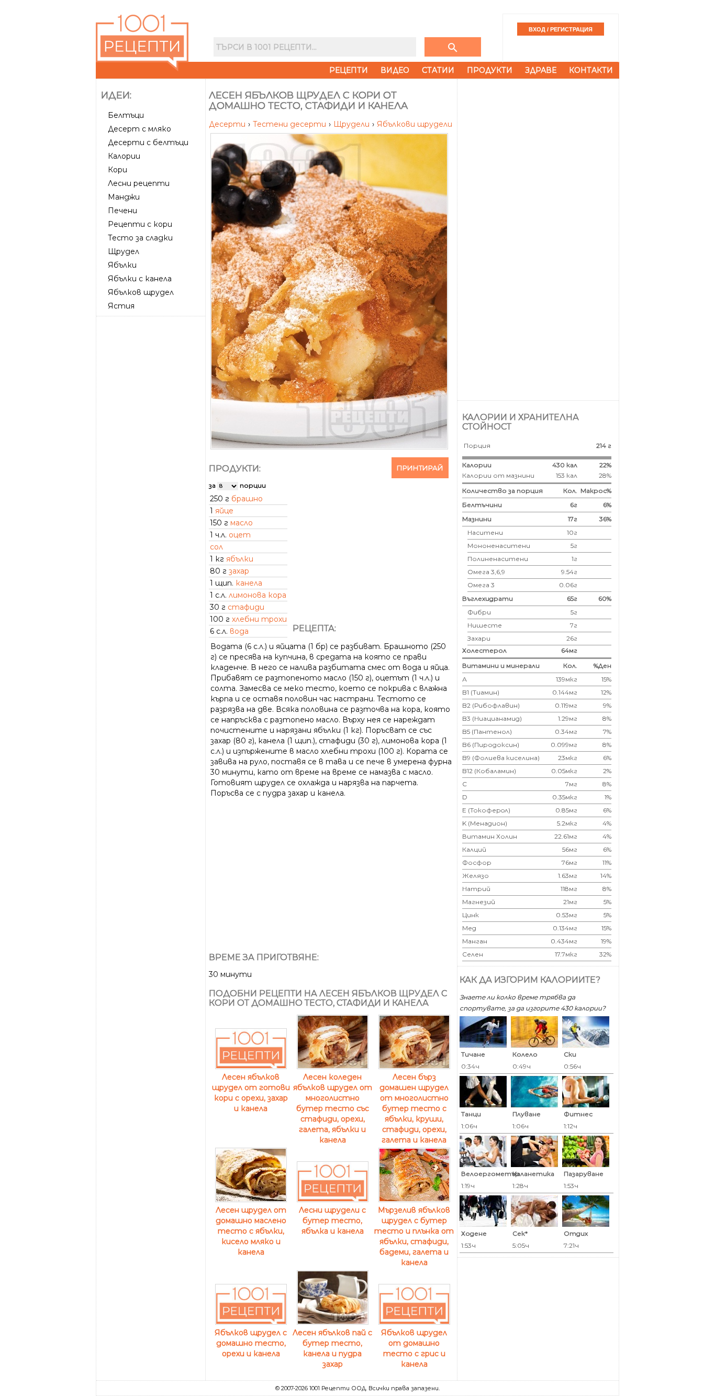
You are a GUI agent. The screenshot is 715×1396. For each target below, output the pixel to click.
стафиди (246, 607)
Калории (124, 156)
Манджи (124, 197)
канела (249, 583)
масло (241, 522)
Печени (122, 210)
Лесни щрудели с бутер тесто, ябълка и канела (332, 1220)
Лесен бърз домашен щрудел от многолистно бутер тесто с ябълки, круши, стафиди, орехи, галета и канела (414, 1108)
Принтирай (420, 468)
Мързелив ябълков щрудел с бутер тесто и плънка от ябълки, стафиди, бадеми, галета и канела (414, 1236)
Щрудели (352, 124)
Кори (117, 169)
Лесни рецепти (139, 183)
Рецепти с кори (140, 224)
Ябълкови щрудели (414, 124)
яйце (224, 510)
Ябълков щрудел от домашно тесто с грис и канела (414, 1348)
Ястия (121, 306)
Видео (395, 70)
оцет (240, 535)
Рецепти (348, 70)
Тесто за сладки (140, 238)
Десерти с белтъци (148, 142)
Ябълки (122, 265)
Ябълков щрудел (141, 292)
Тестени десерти (290, 124)
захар (239, 571)
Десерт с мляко (139, 129)
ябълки (239, 559)
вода (239, 631)
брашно (247, 498)
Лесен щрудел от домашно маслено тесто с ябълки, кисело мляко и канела (251, 1231)
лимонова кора (257, 595)
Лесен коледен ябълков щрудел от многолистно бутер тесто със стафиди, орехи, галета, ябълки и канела (332, 1108)
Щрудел (123, 251)
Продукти (489, 70)
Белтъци (126, 115)
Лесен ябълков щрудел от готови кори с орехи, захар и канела (251, 1092)
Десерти (228, 124)
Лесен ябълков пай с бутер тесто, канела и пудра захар (332, 1348)
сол (216, 547)
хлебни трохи (259, 619)
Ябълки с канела (140, 278)
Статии (438, 70)
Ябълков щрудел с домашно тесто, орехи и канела (251, 1343)
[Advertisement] (152, 477)
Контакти (591, 70)
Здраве (540, 70)
